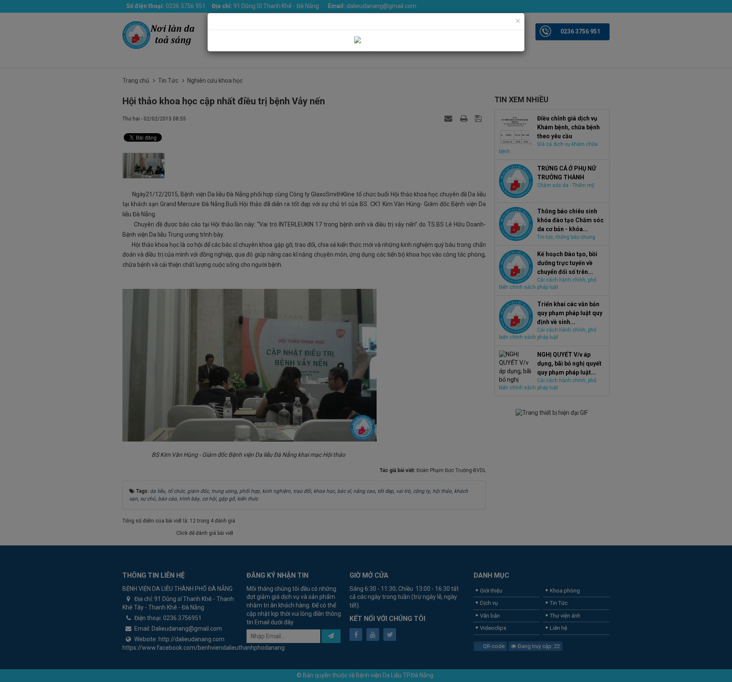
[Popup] (366, 40)
